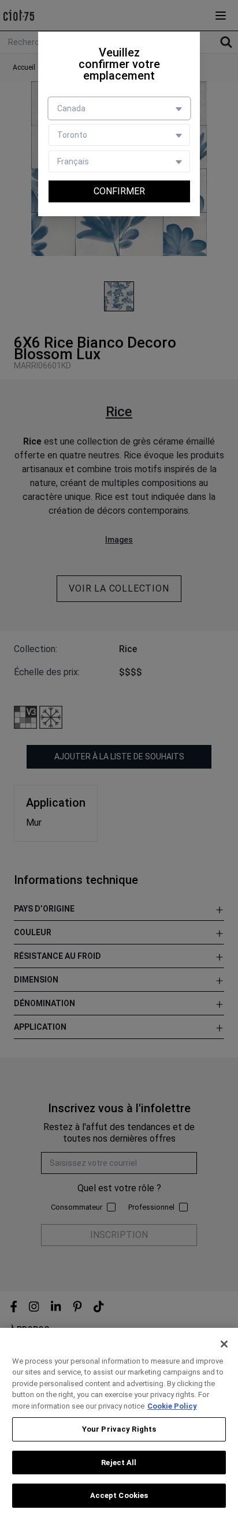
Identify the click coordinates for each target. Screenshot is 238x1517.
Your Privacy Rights (119, 1429)
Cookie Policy (172, 1406)
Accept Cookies (119, 1495)
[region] (119, 1422)
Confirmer (119, 191)
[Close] (224, 1344)
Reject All (118, 1462)
